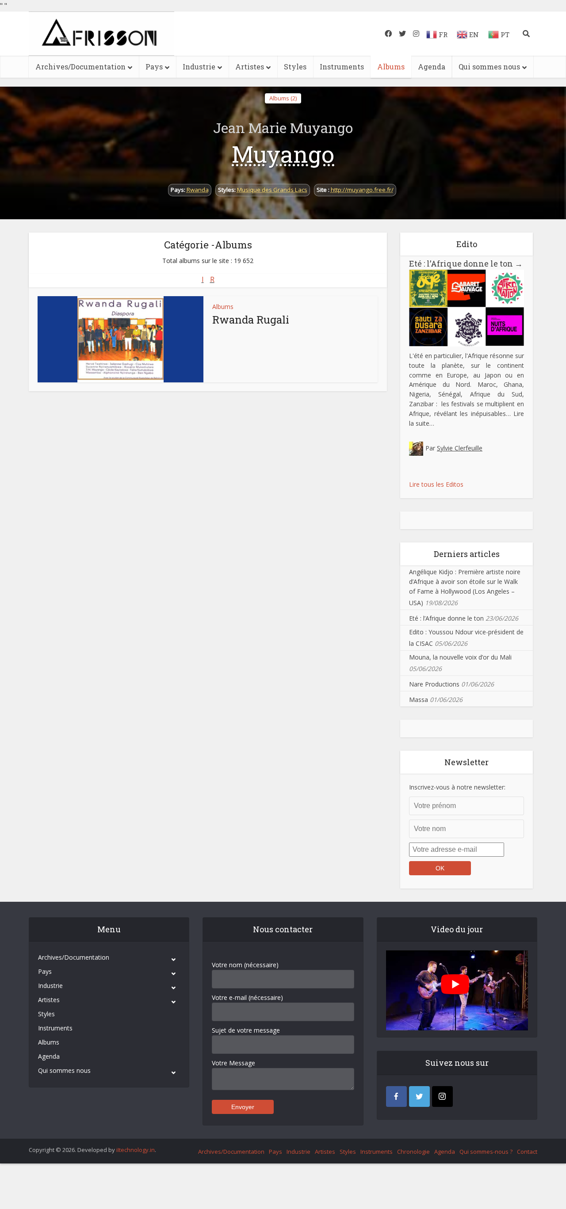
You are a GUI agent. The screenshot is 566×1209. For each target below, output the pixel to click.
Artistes (249, 66)
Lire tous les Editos (436, 484)
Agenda (431, 66)
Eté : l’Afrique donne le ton (466, 263)
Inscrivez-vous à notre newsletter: (457, 787)
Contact (527, 1152)
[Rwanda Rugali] (120, 339)
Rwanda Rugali (250, 320)
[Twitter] (419, 1096)
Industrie (199, 66)
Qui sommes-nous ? (485, 1152)
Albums (391, 66)
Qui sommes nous (489, 66)
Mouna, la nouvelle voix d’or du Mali (460, 657)
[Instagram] (442, 1096)
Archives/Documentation (80, 66)
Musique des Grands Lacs (272, 190)
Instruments (342, 66)
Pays (154, 66)
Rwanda (198, 190)
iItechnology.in (135, 1150)
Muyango (283, 154)
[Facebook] (396, 1096)
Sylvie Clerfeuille (459, 448)
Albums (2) (283, 98)
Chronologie (413, 1152)
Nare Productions (434, 684)
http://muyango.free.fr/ (362, 190)
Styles (295, 66)
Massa (418, 699)
